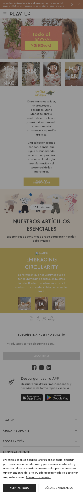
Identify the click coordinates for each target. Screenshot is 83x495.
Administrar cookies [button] (38, 477)
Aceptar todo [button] (19, 488)
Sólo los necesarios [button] (59, 488)
